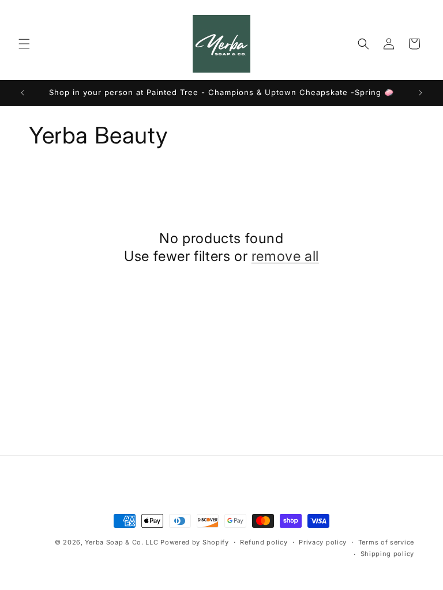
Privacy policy (323, 542)
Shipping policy (388, 554)
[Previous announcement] (22, 92)
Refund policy (263, 542)
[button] (24, 43)
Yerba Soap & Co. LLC (121, 542)
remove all (285, 256)
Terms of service (386, 542)
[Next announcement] (420, 92)
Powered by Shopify (194, 542)
